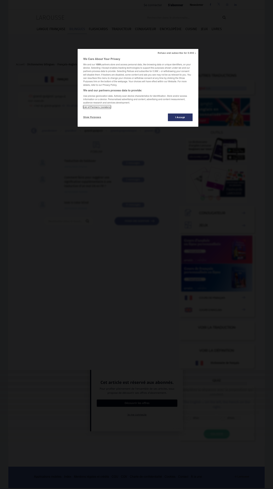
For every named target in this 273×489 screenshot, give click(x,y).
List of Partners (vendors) (97, 107)
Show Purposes (92, 117)
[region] (138, 88)
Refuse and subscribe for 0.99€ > (177, 53)
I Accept (180, 117)
